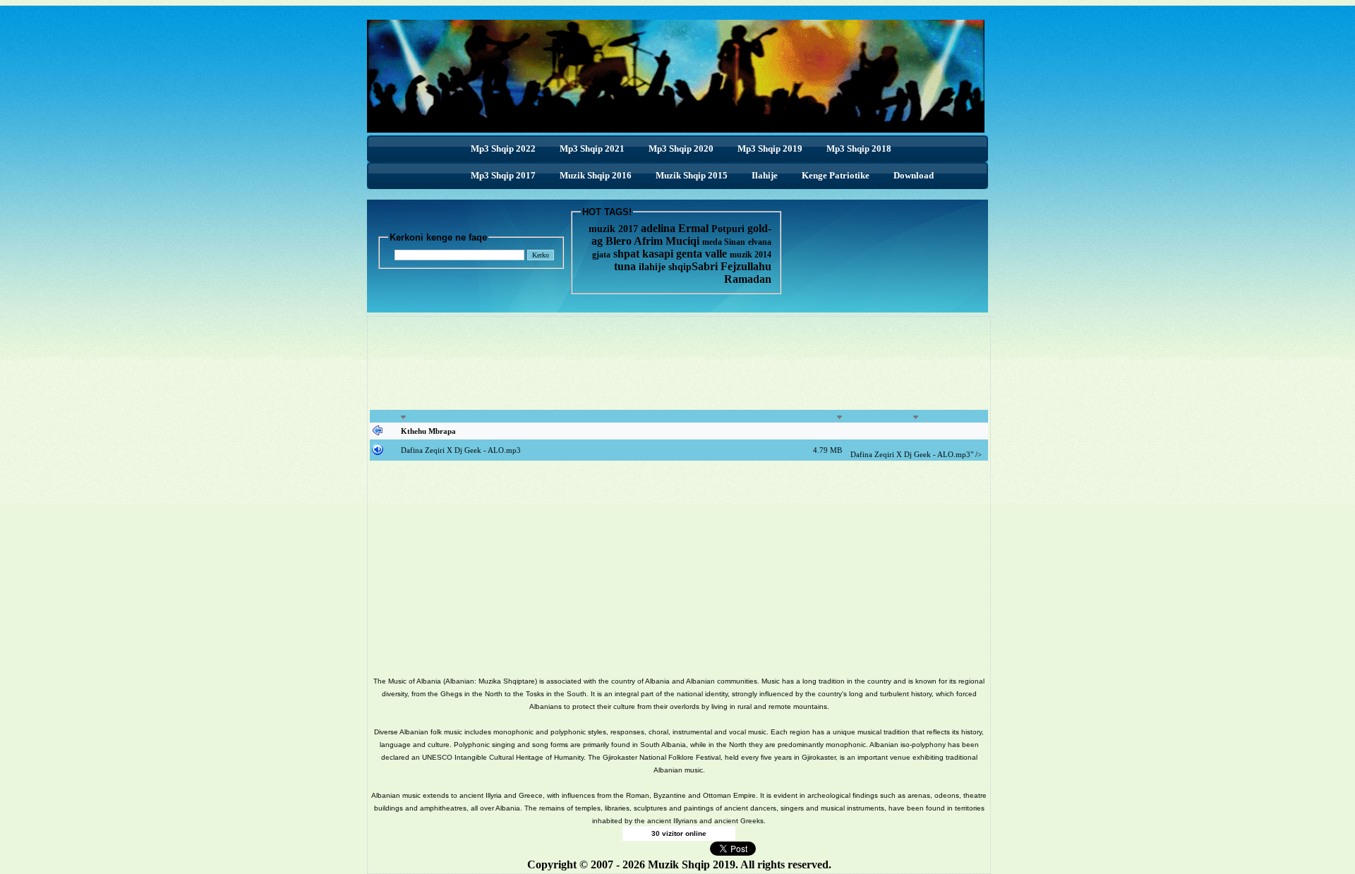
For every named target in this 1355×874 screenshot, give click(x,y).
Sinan (734, 242)
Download (913, 175)
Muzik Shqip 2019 (691, 864)
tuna (625, 266)
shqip (680, 267)
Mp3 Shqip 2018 (858, 148)
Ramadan (747, 279)
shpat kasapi (643, 254)
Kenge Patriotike (835, 175)
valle (717, 254)
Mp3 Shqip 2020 (681, 148)
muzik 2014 (750, 255)
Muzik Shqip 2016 (596, 175)
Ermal (694, 228)
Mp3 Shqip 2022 (503, 148)
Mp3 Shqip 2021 (592, 148)
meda (712, 242)
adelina (658, 228)
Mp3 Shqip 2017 (503, 175)
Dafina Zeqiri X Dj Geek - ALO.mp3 (461, 450)
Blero (619, 241)
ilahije (652, 267)
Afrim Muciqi (666, 241)
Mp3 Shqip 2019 (769, 148)
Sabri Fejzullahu (731, 266)
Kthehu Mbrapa (428, 431)
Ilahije (765, 175)
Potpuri (728, 229)
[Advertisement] (679, 371)
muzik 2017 (613, 229)
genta (689, 254)
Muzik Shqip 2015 (692, 175)
